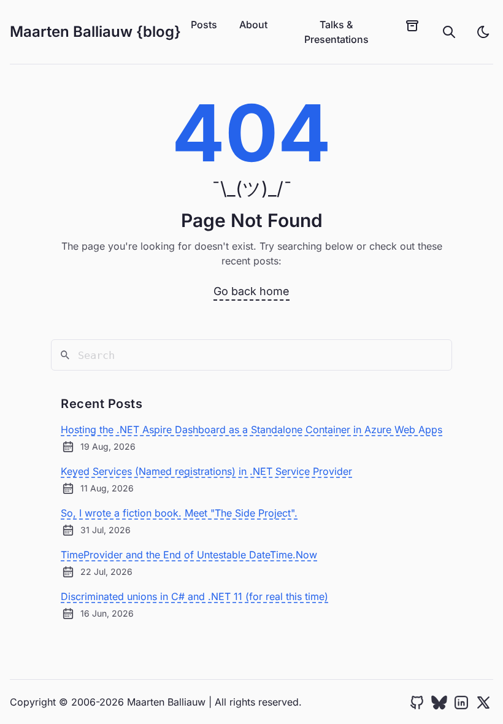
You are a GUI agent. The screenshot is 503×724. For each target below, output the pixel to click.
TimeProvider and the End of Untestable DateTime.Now (189, 555)
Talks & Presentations (336, 31)
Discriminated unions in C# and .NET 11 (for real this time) (194, 596)
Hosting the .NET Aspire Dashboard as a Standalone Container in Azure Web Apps (251, 429)
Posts (204, 24)
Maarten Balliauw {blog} (95, 31)
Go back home (251, 291)
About (253, 24)
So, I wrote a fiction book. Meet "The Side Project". (179, 513)
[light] (483, 32)
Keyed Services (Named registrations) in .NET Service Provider (206, 471)
